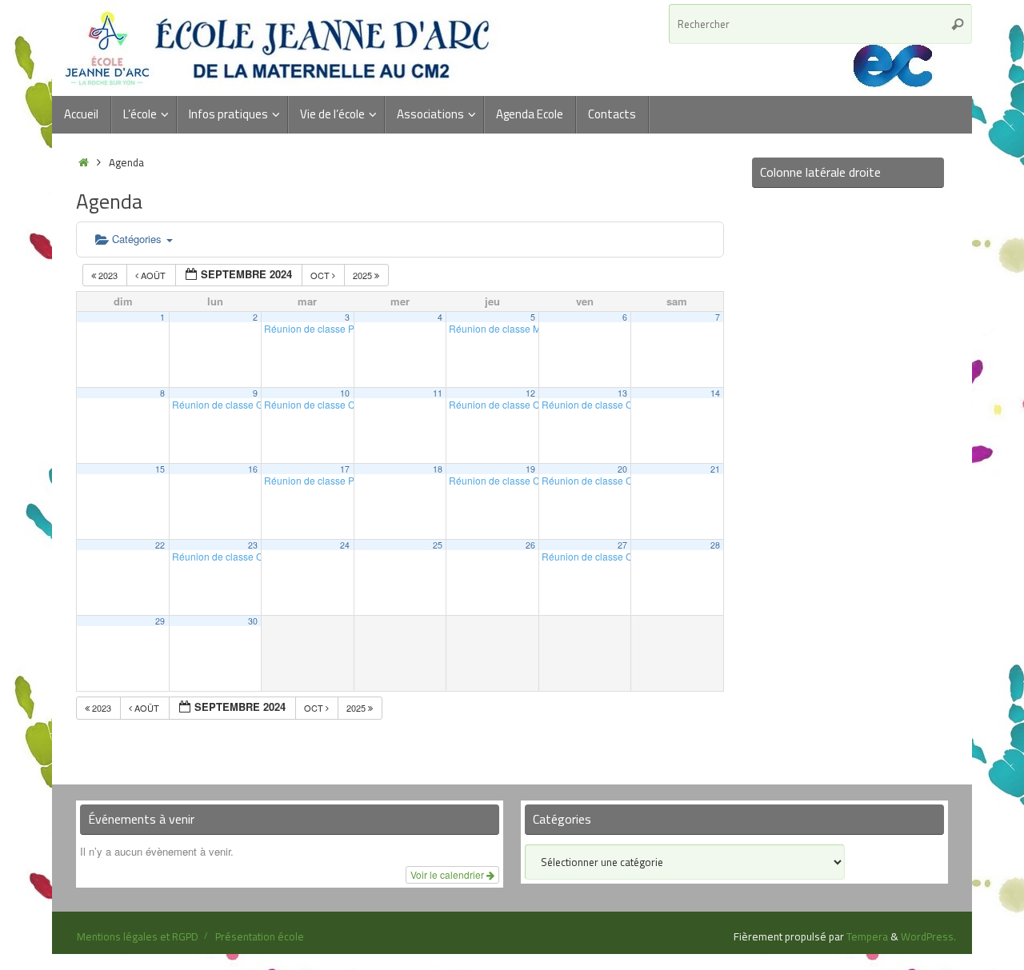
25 (437, 545)
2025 (363, 275)
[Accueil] (83, 162)
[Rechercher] (957, 24)
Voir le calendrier (448, 874)
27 (622, 545)
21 (715, 469)
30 (253, 621)
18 (437, 469)
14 (715, 393)
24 (345, 545)
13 (622, 393)
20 (622, 469)
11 (437, 393)
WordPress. (928, 936)
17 (345, 469)
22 (160, 545)
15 (160, 469)
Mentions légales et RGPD (137, 936)
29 (160, 621)
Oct (321, 275)
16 (253, 469)
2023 (108, 275)
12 (530, 393)
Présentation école (259, 936)
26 (530, 545)
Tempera (867, 936)
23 (253, 545)
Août (153, 275)
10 (345, 393)
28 (715, 545)
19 (530, 469)
